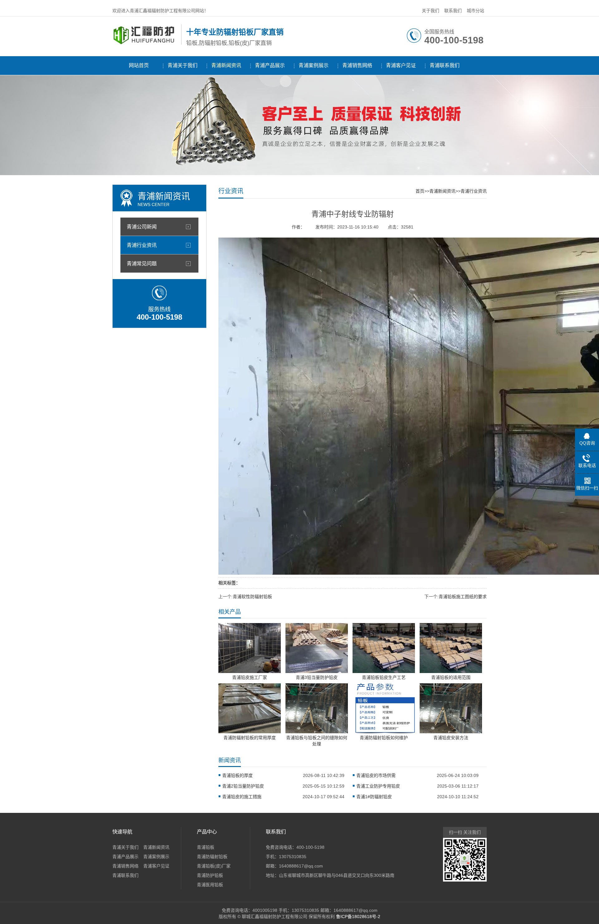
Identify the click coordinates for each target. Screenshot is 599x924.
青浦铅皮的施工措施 (241, 796)
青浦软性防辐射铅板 (252, 596)
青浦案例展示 (314, 65)
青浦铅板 (205, 847)
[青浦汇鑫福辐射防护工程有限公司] (145, 43)
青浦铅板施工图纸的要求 (463, 596)
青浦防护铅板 (210, 875)
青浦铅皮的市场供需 (376, 775)
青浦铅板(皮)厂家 (214, 865)
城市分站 (475, 10)
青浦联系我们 (445, 65)
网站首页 (139, 65)
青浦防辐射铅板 (212, 856)
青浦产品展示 (270, 65)
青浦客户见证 (401, 65)
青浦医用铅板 (210, 884)
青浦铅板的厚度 (237, 775)
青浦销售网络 (357, 65)
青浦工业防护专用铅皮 (378, 786)
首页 (420, 191)
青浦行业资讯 (142, 245)
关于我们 (430, 10)
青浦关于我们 (182, 65)
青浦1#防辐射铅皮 (374, 796)
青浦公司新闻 (142, 226)
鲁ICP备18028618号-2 (358, 916)
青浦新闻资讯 (226, 65)
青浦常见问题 (142, 263)
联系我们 (453, 10)
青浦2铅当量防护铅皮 (243, 786)
